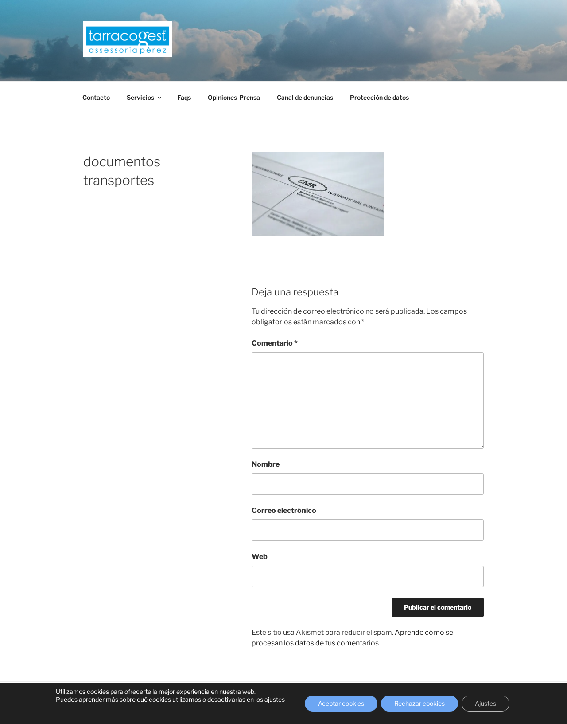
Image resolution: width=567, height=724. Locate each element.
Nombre (266, 464)
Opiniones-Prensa (234, 97)
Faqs (184, 97)
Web (260, 556)
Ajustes (485, 703)
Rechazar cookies (419, 703)
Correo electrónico (284, 510)
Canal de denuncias (305, 97)
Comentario (275, 343)
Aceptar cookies (341, 703)
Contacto (96, 97)
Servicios (140, 97)
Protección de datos (379, 97)
